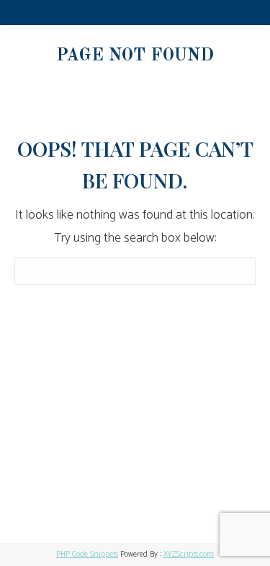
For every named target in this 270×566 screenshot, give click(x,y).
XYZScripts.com (188, 554)
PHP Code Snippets (87, 554)
